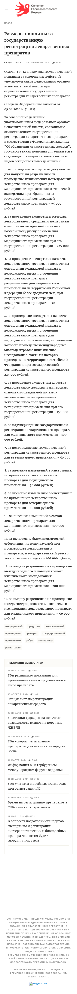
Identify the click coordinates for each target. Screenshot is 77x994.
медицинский (13, 626)
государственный (54, 633)
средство (34, 626)
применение (13, 640)
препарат (31, 633)
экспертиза (45, 640)
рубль (29, 640)
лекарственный (54, 626)
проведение (13, 633)
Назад (8, 23)
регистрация (13, 648)
